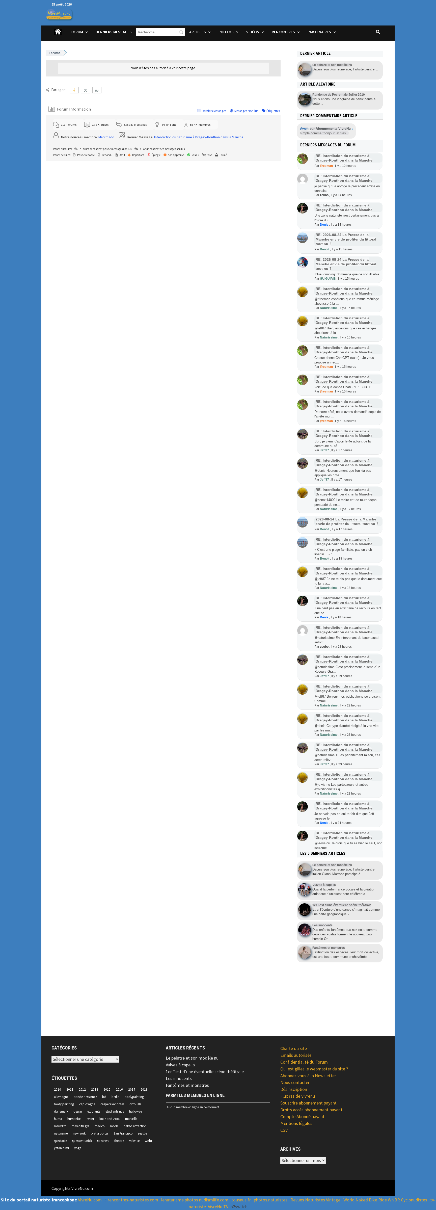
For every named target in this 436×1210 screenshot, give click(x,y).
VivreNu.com (90, 1200)
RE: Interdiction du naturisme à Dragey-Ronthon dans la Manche (344, 207)
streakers (103, 1141)
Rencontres (283, 31)
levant (90, 1119)
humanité (73, 1119)
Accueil (58, 35)
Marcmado (106, 137)
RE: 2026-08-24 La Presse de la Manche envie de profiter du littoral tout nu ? (346, 239)
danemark (61, 1111)
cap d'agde (87, 1104)
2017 (131, 1089)
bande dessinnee (85, 1097)
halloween (136, 1111)
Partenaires (319, 31)
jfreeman (326, 166)
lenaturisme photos (179, 1200)
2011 (69, 1089)
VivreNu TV (218, 1206)
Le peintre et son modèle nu (192, 1058)
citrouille (135, 1104)
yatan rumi (61, 1148)
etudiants (93, 1111)
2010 (57, 1089)
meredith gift (80, 1126)
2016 (119, 1089)
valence (134, 1141)
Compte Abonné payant (302, 1116)
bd (104, 1097)
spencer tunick (82, 1141)
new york (79, 1133)
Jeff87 (324, 450)
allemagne (61, 1097)
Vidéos (252, 31)
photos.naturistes (270, 1200)
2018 (144, 1089)
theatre (119, 1141)
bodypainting (134, 1097)
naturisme (61, 1133)
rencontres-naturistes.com (133, 1200)
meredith (60, 1126)
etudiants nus (114, 1111)
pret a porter (99, 1133)
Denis (324, 224)
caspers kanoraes (112, 1104)
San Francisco (123, 1133)
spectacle (60, 1141)
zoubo (324, 195)
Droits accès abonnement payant (311, 1110)
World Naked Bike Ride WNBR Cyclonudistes (385, 1200)
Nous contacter (295, 1082)
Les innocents (179, 1078)
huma (58, 1119)
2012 (82, 1089)
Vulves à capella (180, 1065)
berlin (115, 1097)
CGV (284, 1130)
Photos (226, 31)
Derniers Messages (114, 31)
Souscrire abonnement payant (308, 1103)
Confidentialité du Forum (304, 1062)
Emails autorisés (296, 1055)
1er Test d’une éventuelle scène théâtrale (205, 1071)
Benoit (324, 249)
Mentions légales (296, 1123)
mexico (100, 1126)
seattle (142, 1133)
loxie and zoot (109, 1119)
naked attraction (135, 1126)
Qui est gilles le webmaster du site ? (314, 1069)
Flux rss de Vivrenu (297, 1096)
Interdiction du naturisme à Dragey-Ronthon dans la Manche (198, 137)
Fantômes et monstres (187, 1085)
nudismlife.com (213, 1200)
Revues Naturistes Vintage (315, 1200)
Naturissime (329, 308)
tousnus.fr (241, 1200)
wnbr (148, 1141)
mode (114, 1126)
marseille (131, 1119)
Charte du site (293, 1048)
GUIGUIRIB (328, 278)
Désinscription (293, 1089)
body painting (64, 1104)
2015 (107, 1089)
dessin (77, 1111)
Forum (77, 31)
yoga (77, 1148)
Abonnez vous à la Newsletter (308, 1076)
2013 (94, 1089)
